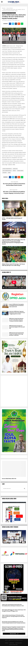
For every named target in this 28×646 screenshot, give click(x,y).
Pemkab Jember (20, 170)
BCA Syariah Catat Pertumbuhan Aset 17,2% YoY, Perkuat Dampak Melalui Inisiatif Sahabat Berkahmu (13, 622)
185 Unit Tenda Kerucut (7, 168)
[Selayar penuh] (24, 287)
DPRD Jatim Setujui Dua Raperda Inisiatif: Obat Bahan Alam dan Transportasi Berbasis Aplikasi (16, 320)
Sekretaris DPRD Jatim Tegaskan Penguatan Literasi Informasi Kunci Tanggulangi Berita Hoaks (17, 313)
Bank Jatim (15, 168)
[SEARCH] (24, 488)
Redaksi (6, 642)
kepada (14, 170)
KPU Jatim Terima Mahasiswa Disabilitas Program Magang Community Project (14, 192)
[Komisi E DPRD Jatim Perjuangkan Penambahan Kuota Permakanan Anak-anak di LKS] (5, 306)
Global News (12, 642)
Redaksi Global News (8, 20)
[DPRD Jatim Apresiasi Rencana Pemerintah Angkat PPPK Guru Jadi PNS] (5, 327)
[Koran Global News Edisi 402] (14, 469)
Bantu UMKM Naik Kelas (7, 170)
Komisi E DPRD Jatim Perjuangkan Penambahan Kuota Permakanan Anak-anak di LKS (16, 305)
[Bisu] (22, 287)
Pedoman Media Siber (13, 644)
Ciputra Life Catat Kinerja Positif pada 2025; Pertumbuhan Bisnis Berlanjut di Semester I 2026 (13, 605)
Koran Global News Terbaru (10, 527)
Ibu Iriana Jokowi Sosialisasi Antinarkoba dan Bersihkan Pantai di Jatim (14, 184)
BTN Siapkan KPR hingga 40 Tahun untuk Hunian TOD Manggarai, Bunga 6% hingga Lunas (13, 610)
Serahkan (4, 172)
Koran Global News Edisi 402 (9, 479)
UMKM (9, 172)
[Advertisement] (14, 391)
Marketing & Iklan (18, 642)
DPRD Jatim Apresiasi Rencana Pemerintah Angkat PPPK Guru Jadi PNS (17, 327)
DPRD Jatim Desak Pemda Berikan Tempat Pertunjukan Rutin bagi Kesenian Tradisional (16, 334)
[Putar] (3, 287)
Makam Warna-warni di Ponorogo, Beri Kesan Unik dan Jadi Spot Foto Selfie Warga (13, 264)
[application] (14, 282)
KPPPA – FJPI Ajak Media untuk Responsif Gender (12, 219)
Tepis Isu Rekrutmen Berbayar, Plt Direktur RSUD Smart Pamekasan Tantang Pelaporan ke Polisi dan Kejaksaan (13, 616)
